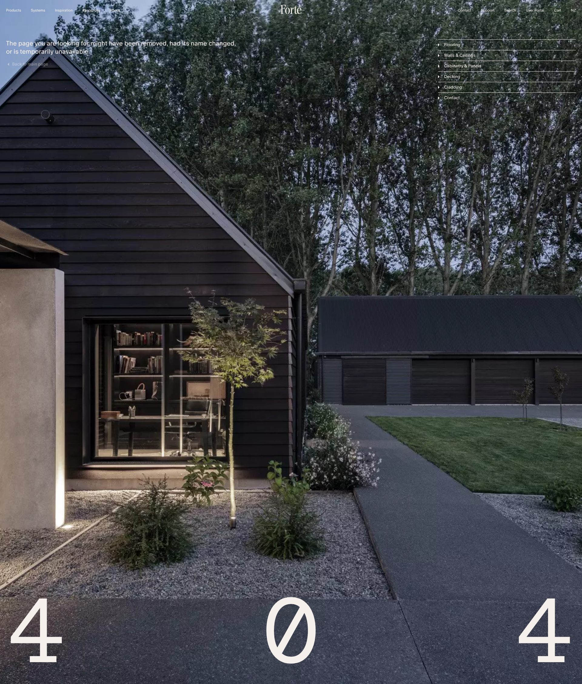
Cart (557, 10)
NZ (573, 10)
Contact (452, 97)
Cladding (453, 87)
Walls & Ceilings (460, 55)
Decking (452, 76)
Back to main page (30, 64)
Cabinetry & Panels (462, 66)
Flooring (452, 44)
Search (510, 10)
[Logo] (291, 12)
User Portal (535, 10)
